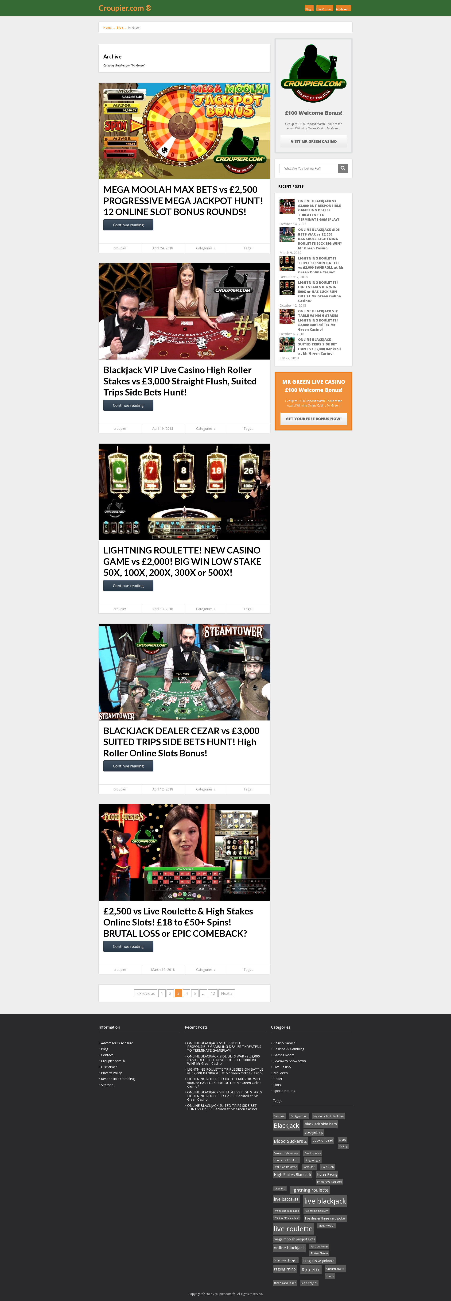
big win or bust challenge (328, 1116)
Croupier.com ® (125, 7)
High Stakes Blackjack (292, 1174)
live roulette (293, 1228)
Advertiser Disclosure (117, 1043)
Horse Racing (327, 1174)
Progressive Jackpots (318, 1260)
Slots (277, 1085)
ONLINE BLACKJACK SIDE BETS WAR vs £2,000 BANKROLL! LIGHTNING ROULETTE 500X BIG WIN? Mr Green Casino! (320, 238)
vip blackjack (309, 1283)
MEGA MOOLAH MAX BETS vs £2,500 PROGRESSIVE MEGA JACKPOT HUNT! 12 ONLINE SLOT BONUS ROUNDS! (183, 200)
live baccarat (286, 1199)
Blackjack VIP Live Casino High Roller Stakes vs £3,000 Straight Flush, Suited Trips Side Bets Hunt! (180, 380)
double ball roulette (286, 1160)
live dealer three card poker (325, 1218)
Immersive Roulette (329, 1181)
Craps (342, 1139)
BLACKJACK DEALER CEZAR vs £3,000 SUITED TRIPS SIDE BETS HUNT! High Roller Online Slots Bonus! (181, 741)
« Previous (145, 993)
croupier (120, 248)
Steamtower (335, 1268)
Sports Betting (284, 1090)
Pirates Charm (319, 1253)
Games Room (284, 1055)
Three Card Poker (285, 1283)
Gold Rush (327, 1167)
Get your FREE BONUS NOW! (314, 418)
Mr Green (342, 9)
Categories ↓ (205, 248)
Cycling (343, 1146)
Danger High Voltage (286, 1153)
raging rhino (285, 1269)
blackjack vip (314, 1132)
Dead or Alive (312, 1153)
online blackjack (289, 1248)
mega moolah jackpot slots (294, 1239)
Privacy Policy (111, 1073)
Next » (226, 993)
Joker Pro (279, 1188)
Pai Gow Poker (319, 1246)
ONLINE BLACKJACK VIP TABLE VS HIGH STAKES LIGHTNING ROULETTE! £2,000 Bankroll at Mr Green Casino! (318, 320)
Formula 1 (309, 1167)
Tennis (330, 1276)
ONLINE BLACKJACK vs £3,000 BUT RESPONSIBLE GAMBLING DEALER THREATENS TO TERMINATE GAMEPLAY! (319, 210)
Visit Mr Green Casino (314, 141)
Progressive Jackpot (285, 1260)
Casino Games (284, 1043)
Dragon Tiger (312, 1160)
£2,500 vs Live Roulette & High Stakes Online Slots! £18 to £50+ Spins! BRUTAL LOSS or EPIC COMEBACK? (178, 922)
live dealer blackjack (286, 1217)
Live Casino (323, 9)
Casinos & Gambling (288, 1049)
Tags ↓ (249, 248)
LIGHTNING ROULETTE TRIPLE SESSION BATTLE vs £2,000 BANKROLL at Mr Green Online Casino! (321, 265)
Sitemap (107, 1085)
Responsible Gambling (118, 1078)
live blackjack (325, 1201)
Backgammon (299, 1116)
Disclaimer (109, 1067)
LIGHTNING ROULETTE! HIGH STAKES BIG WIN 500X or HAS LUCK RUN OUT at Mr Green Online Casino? (319, 291)
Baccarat (279, 1116)
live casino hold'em (316, 1210)
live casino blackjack (286, 1210)
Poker (277, 1078)
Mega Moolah (327, 1225)
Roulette (311, 1269)
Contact (107, 1055)
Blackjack (286, 1125)
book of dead (323, 1140)
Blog (308, 9)
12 (213, 993)
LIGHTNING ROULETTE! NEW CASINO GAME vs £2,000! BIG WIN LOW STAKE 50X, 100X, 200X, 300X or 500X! (182, 561)
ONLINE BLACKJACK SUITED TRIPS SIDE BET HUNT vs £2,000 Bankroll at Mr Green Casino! (319, 346)
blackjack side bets (321, 1124)
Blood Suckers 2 (290, 1141)
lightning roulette (310, 1190)
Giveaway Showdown (289, 1061)
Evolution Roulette (285, 1167)
